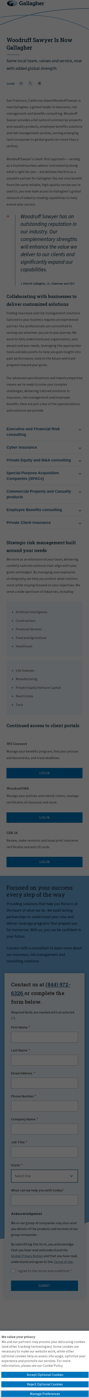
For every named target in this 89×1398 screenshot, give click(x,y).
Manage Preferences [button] (45, 1393)
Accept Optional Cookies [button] (45, 1374)
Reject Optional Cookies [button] (45, 1384)
